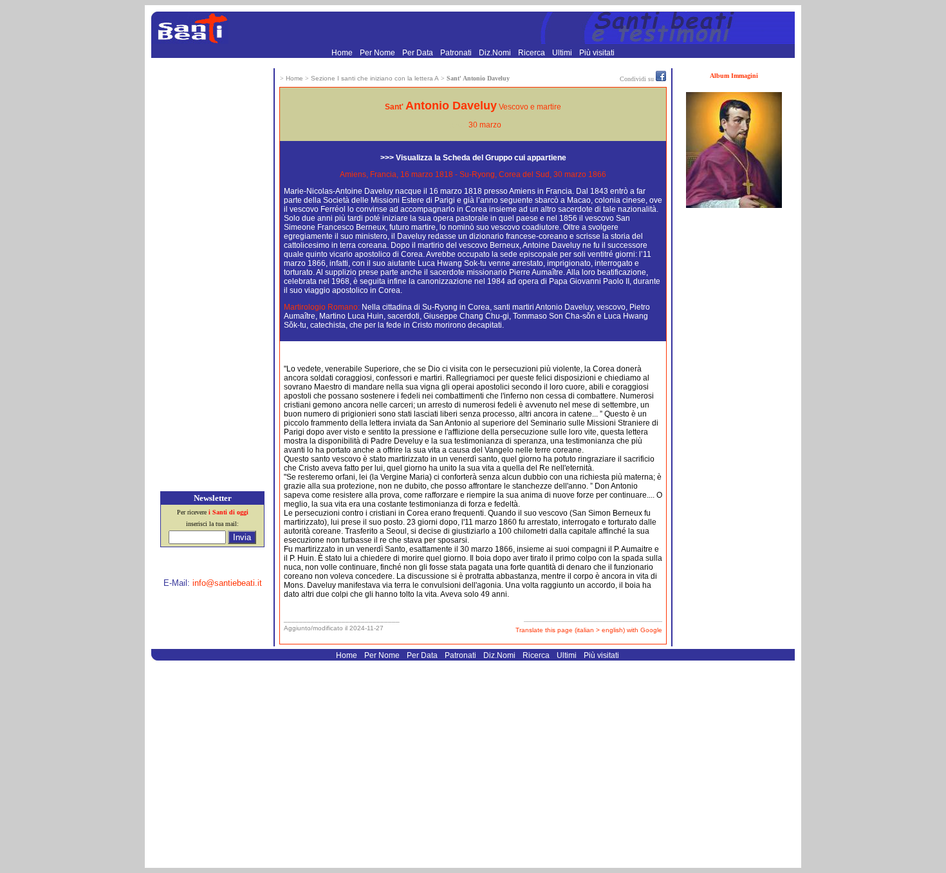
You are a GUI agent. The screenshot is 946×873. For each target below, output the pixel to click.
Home (343, 52)
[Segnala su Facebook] (661, 78)
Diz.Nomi (496, 52)
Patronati (457, 52)
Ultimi (563, 52)
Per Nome (378, 52)
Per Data (418, 52)
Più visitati (597, 52)
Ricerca (532, 52)
